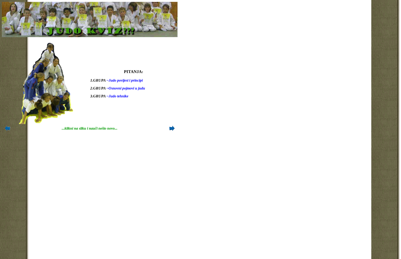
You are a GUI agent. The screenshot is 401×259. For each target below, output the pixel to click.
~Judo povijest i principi (124, 80)
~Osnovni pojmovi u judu (125, 88)
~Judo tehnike (117, 96)
